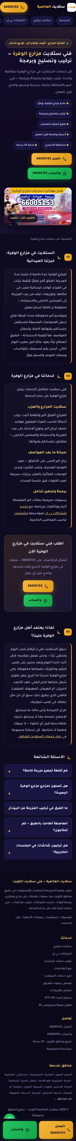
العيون (59, 1075)
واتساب (35, 600)
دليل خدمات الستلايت (58, 976)
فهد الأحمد (44, 1081)
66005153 (35, 586)
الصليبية (57, 1081)
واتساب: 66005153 (59, 1034)
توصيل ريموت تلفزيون (57, 983)
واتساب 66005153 (47, 173)
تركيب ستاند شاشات (58, 961)
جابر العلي (21, 1075)
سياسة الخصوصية (59, 1049)
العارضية (9, 1075)
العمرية (49, 1075)
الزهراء (48, 1087)
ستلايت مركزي (42, 20)
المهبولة (14, 1093)
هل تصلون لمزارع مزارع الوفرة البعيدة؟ (44, 790)
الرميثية (36, 1093)
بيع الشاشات (63, 968)
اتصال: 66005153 (61, 1027)
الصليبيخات (36, 1075)
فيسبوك (66, 917)
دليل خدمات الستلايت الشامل (39, 737)
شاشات (20, 513)
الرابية (67, 1081)
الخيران (27, 1087)
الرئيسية (64, 20)
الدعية (57, 1093)
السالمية (14, 1081)
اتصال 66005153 (57, 1130)
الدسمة (25, 1093)
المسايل (47, 1093)
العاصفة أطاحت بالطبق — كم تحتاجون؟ (45, 827)
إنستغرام (52, 917)
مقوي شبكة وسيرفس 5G (55, 1005)
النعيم (68, 1075)
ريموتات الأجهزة (33, 917)
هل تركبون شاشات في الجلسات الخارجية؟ (42, 849)
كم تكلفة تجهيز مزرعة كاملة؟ (45, 771)
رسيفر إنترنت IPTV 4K (58, 998)
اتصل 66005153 (49, 159)
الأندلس (58, 1087)
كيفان (33, 1081)
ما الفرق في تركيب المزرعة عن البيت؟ (39, 808)
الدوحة (68, 1087)
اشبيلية (37, 1087)
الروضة (17, 1087)
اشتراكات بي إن (15, 20)
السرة (24, 1081)
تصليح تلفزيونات (61, 990)
